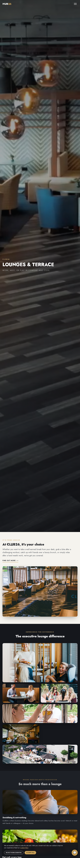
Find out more (10, 560)
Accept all (30, 852)
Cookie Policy (24, 848)
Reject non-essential (14, 852)
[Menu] (75, 4)
